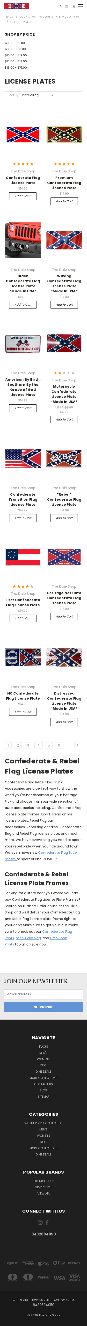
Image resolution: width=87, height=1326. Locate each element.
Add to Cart (22, 196)
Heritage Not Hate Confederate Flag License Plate (64, 598)
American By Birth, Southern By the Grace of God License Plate (23, 387)
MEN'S (43, 1053)
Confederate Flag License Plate (23, 180)
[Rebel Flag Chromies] (11, 833)
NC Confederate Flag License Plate (23, 696)
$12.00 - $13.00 (16, 61)
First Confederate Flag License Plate (23, 602)
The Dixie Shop (43, 1181)
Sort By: (13, 95)
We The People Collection (43, 1123)
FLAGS (43, 1046)
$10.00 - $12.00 (16, 55)
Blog (43, 1090)
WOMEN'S (43, 1059)
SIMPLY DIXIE (43, 1187)
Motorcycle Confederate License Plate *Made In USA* (64, 394)
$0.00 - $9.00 (15, 43)
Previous (7, 1321)
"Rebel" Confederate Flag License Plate (64, 499)
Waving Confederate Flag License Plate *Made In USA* (64, 284)
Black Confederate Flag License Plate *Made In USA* (23, 284)
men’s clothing (28, 938)
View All (43, 1193)
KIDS (43, 1065)
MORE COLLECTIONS (43, 1078)
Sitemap (43, 1097)
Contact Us (43, 1084)
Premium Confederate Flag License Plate (64, 182)
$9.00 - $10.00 (15, 49)
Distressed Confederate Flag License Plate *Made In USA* (64, 701)
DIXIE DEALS (43, 1072)
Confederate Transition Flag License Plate (22, 499)
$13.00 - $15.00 (16, 67)
